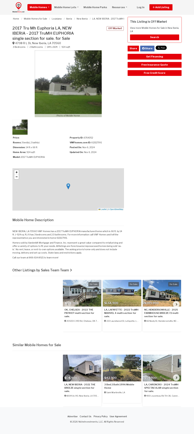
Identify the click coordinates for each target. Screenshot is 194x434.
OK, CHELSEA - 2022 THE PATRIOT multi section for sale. (79, 313)
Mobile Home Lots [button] (65, 7)
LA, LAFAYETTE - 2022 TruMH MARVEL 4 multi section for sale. (121, 313)
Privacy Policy (101, 416)
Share (133, 48)
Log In (140, 7)
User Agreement (118, 416)
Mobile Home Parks (95, 7)
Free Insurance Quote (154, 64)
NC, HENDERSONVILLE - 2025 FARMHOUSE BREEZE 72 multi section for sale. (161, 313)
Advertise (72, 416)
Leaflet (103, 209)
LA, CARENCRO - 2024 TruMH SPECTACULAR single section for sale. (161, 388)
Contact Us (85, 416)
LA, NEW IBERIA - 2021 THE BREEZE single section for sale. (79, 388)
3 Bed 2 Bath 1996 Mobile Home (119, 386)
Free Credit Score (154, 73)
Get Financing (154, 56)
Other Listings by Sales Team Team (41, 270)
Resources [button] (118, 7)
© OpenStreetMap (115, 209)
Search (154, 37)
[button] (164, 7)
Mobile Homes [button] (38, 7)
